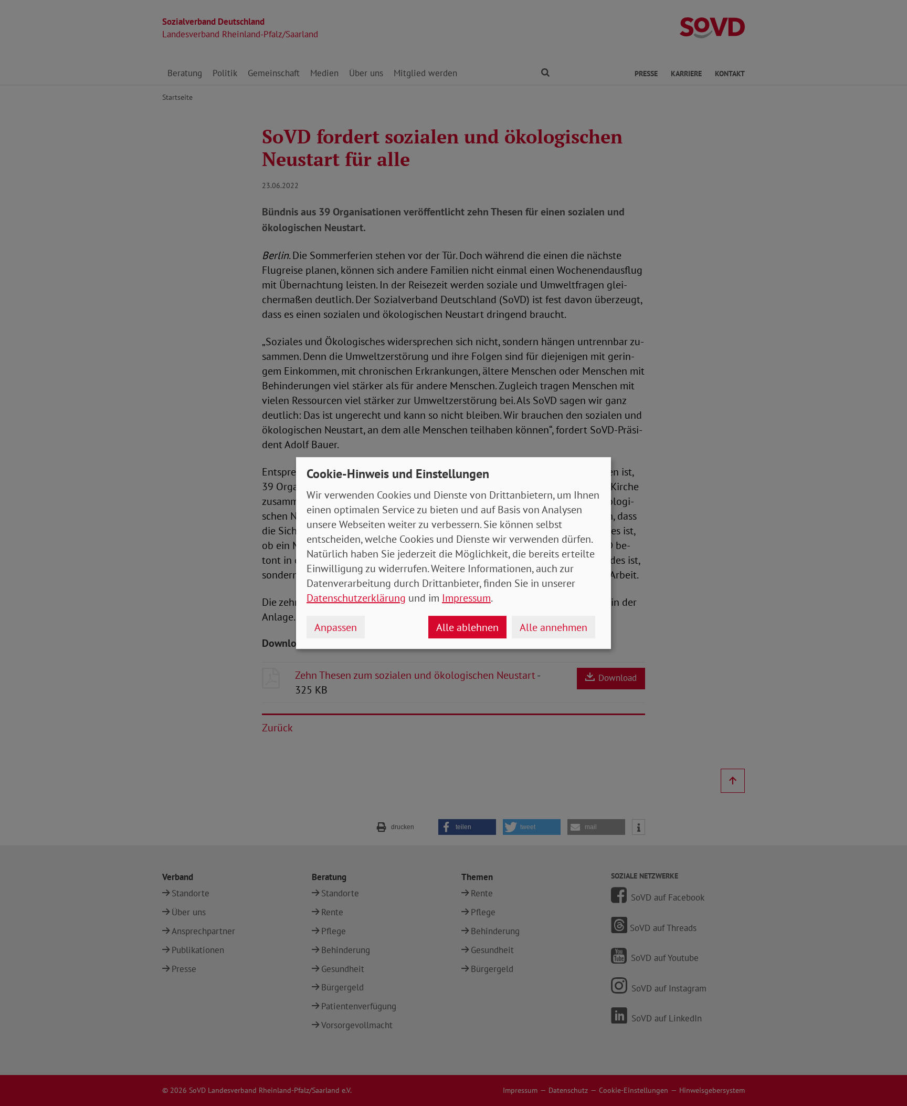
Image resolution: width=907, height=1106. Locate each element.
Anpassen (335, 627)
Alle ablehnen (467, 627)
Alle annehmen (553, 627)
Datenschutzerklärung (356, 598)
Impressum (466, 598)
